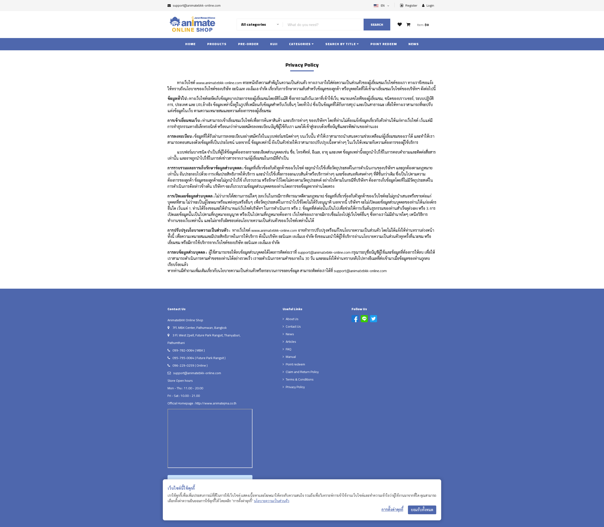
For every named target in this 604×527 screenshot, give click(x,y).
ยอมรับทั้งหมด (422, 509)
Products (216, 44)
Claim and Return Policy (302, 372)
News (413, 44)
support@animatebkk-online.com (197, 5)
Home (190, 44)
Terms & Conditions (300, 379)
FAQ (288, 349)
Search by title (341, 44)
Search (377, 24)
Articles (291, 341)
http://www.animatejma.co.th (215, 403)
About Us (292, 319)
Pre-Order (248, 44)
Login (430, 5)
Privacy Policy (295, 387)
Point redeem (383, 44)
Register (411, 5)
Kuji (273, 44)
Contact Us (293, 326)
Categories (300, 44)
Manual (291, 357)
